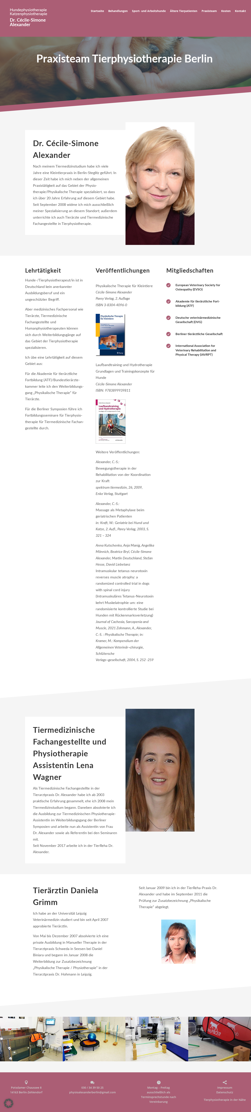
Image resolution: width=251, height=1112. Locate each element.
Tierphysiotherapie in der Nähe (225, 1100)
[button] (8, 1103)
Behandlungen (118, 11)
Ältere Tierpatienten (183, 11)
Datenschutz (224, 1092)
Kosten (226, 11)
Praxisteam (209, 11)
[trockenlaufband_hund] (219, 1060)
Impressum (224, 1087)
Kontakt (240, 11)
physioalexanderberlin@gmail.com (92, 1092)
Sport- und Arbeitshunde (149, 11)
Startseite (97, 11)
